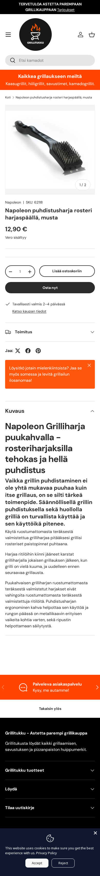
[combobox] (50, 60)
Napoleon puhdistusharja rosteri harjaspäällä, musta (54, 97)
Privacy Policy (46, 853)
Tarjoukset (66, 9)
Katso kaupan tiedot (29, 311)
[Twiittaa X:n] (18, 351)
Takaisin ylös (50, 708)
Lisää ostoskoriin (67, 271)
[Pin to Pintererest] (38, 351)
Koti (8, 97)
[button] (91, 34)
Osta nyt (50, 287)
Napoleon (13, 202)
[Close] (95, 832)
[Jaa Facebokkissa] (28, 351)
